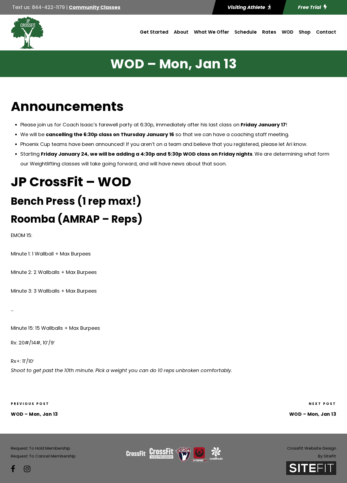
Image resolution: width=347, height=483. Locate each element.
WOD (287, 32)
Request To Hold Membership (40, 448)
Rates (269, 32)
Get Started (154, 32)
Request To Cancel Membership (43, 456)
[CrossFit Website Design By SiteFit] (311, 468)
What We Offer (211, 32)
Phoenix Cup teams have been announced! (72, 144)
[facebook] (13, 469)
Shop (305, 32)
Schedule (245, 32)
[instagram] (27, 469)
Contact (326, 32)
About (181, 32)
